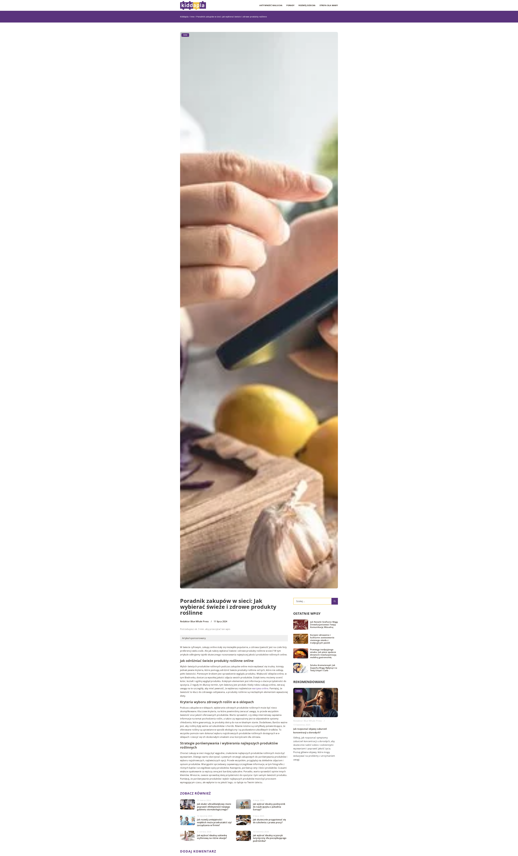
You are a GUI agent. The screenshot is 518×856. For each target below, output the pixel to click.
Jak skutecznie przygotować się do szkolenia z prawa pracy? (269, 821)
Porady (290, 5)
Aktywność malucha (270, 5)
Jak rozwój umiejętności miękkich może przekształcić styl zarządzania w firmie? (214, 822)
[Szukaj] (334, 601)
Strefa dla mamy (329, 5)
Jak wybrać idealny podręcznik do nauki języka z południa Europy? (269, 807)
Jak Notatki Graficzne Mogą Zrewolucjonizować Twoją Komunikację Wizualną (324, 624)
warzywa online (260, 688)
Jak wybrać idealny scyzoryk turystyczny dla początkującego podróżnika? (270, 838)
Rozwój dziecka (307, 5)
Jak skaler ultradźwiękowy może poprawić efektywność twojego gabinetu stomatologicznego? (214, 807)
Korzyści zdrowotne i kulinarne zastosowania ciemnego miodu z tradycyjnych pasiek (322, 639)
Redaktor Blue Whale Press (194, 621)
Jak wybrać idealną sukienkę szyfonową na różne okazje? (212, 837)
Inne (185, 35)
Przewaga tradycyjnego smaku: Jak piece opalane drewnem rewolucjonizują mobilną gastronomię (323, 653)
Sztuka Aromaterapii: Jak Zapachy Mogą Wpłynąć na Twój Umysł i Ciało (323, 668)
